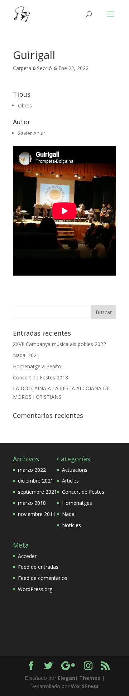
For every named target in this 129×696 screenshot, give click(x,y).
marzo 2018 (32, 502)
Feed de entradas (38, 566)
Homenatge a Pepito (37, 366)
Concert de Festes (83, 491)
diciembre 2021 (35, 480)
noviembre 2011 (37, 514)
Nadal (69, 514)
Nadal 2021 (26, 355)
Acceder (27, 556)
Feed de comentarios (42, 578)
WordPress (85, 686)
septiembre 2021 (37, 491)
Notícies (71, 525)
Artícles (70, 480)
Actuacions (74, 469)
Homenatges (77, 502)
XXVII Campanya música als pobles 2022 (59, 344)
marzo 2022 (32, 469)
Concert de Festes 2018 (40, 377)
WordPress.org (35, 589)
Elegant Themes (79, 677)
